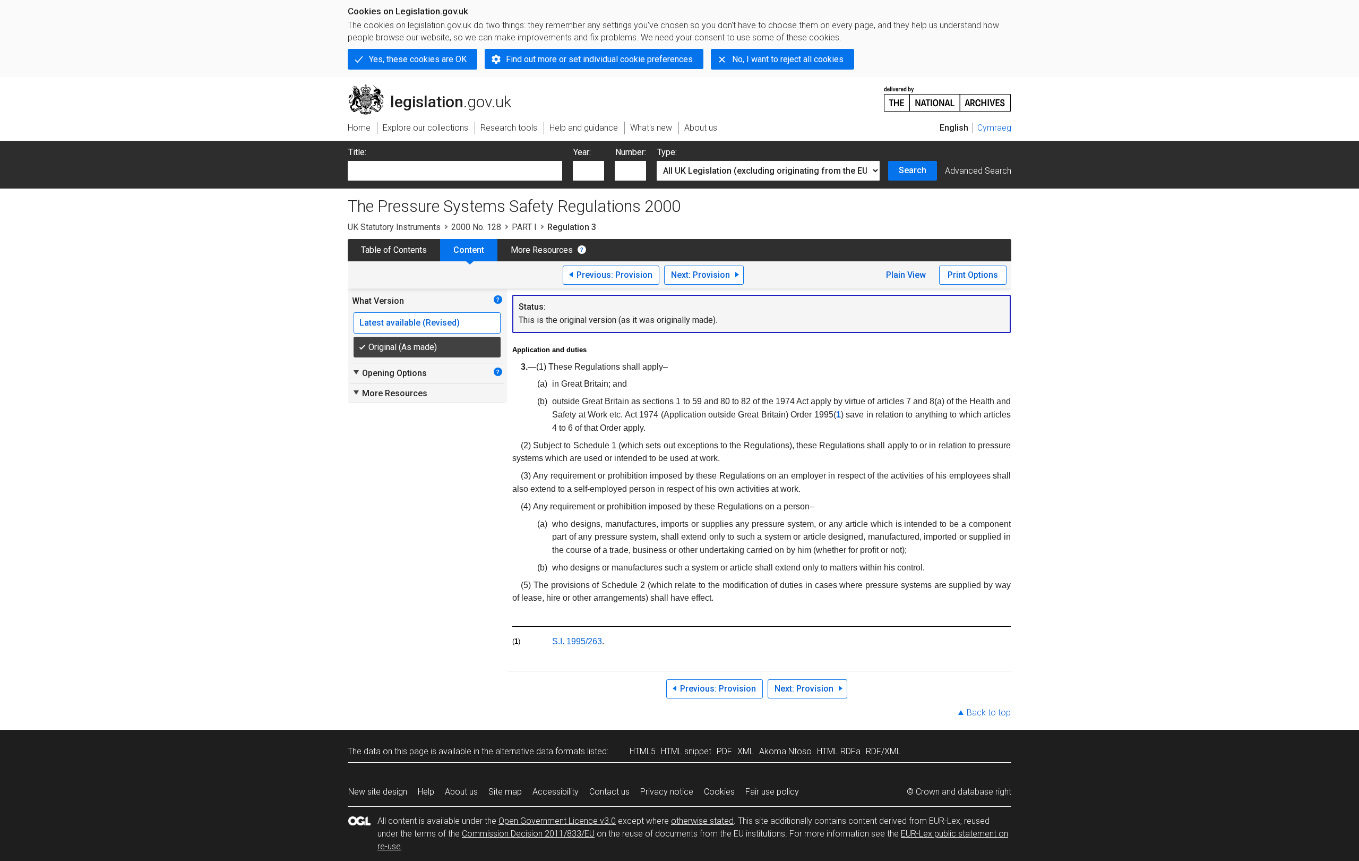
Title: (357, 152)
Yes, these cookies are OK (418, 59)
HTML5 (643, 751)
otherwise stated (702, 821)
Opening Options (389, 373)
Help (426, 792)
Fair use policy (772, 792)
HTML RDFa (839, 751)
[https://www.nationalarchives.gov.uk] (947, 95)
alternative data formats (540, 751)
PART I (524, 227)
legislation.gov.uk (435, 88)
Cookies (719, 792)
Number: (630, 152)
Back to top (989, 712)
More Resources (542, 250)
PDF (724, 751)
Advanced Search (978, 171)
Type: (667, 152)
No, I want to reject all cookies (788, 59)
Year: (582, 152)
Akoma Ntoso (785, 751)
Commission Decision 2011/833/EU (528, 834)
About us (461, 792)
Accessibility (555, 792)
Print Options (973, 275)
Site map (505, 792)
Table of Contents (394, 250)
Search (912, 170)
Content (468, 250)
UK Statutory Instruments (394, 227)
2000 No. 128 (476, 227)
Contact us (609, 792)
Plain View (906, 275)
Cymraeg (994, 128)
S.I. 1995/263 (577, 641)
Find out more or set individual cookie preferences (599, 59)
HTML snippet (686, 751)
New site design (377, 792)
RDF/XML (883, 751)
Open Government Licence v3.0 (557, 821)
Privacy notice (666, 792)
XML (745, 751)
